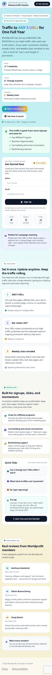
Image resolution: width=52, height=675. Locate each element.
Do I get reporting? (19, 489)
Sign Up (27, 202)
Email (7, 189)
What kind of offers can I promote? (26, 481)
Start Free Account (16, 109)
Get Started (43, 4)
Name (7, 178)
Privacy (5, 669)
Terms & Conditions (20, 669)
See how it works (15, 116)
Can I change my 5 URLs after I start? (24, 471)
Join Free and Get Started (27, 519)
